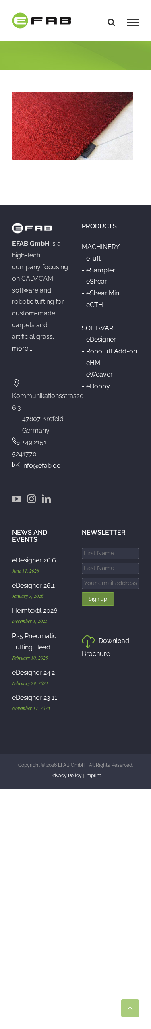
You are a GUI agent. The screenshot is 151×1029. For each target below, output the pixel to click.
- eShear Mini (101, 293)
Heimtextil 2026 (35, 610)
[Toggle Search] (111, 22)
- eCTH (92, 305)
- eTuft (91, 258)
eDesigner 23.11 (34, 697)
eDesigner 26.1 (33, 585)
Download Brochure (105, 647)
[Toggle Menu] (133, 22)
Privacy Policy (66, 775)
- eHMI (92, 363)
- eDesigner (99, 339)
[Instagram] (31, 498)
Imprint (93, 775)
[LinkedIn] (46, 498)
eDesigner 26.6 (34, 560)
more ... (22, 348)
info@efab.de (41, 465)
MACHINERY (101, 247)
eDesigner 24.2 (33, 672)
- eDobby (96, 386)
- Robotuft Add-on (109, 351)
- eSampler (98, 270)
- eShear (94, 281)
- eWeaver (97, 374)
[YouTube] (16, 498)
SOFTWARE (99, 328)
